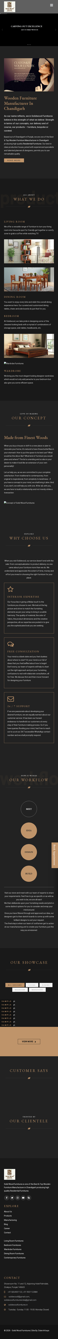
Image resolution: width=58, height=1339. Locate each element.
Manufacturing (10, 1220)
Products (8, 1216)
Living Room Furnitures (13, 1241)
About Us (8, 1212)
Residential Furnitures (32, 144)
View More (27, 1041)
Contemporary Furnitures (14, 1258)
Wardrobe (12, 370)
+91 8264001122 (15, 1292)
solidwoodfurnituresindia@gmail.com (20, 1300)
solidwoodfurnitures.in (18, 1305)
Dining (46, 985)
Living (32, 985)
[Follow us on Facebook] (6, 1197)
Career (7, 1228)
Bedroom (11, 316)
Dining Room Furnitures (14, 1253)
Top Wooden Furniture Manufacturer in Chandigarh (27, 140)
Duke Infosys (43, 1330)
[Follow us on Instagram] (17, 1197)
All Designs (15, 985)
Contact (7, 1233)
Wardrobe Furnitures (12, 1249)
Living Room (14, 221)
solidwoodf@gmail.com (19, 1297)
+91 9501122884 (30, 1292)
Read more (14, 160)
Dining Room (15, 296)
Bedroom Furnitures (12, 1245)
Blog (6, 1224)
